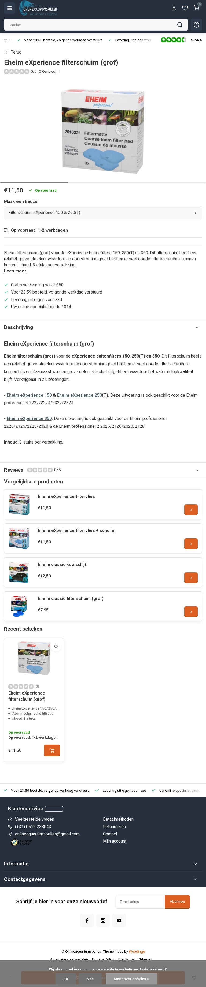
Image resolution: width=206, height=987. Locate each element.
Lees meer (15, 270)
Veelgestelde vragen (34, 819)
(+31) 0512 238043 (33, 826)
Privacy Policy (103, 959)
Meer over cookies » (131, 979)
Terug (16, 52)
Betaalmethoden (118, 819)
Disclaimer (126, 959)
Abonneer (177, 901)
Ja (66, 979)
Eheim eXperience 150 (29, 395)
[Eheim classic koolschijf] (19, 572)
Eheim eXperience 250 (79, 395)
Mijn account (114, 841)
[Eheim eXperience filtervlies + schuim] (19, 538)
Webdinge (137, 951)
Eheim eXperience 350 (29, 418)
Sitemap (145, 959)
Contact (110, 833)
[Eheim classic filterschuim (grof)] (19, 606)
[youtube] (119, 920)
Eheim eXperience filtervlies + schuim (76, 530)
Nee (90, 979)
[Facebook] (87, 920)
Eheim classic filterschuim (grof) (71, 598)
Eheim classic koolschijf (62, 564)
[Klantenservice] (54, 809)
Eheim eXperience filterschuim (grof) (26, 695)
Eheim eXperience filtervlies (66, 496)
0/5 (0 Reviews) (43, 71)
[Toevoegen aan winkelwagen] (52, 750)
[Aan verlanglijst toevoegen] (56, 646)
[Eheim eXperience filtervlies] (19, 504)
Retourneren (114, 826)
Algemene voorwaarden (69, 959)
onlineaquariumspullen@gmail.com (47, 833)
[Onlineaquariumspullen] (38, 8)
